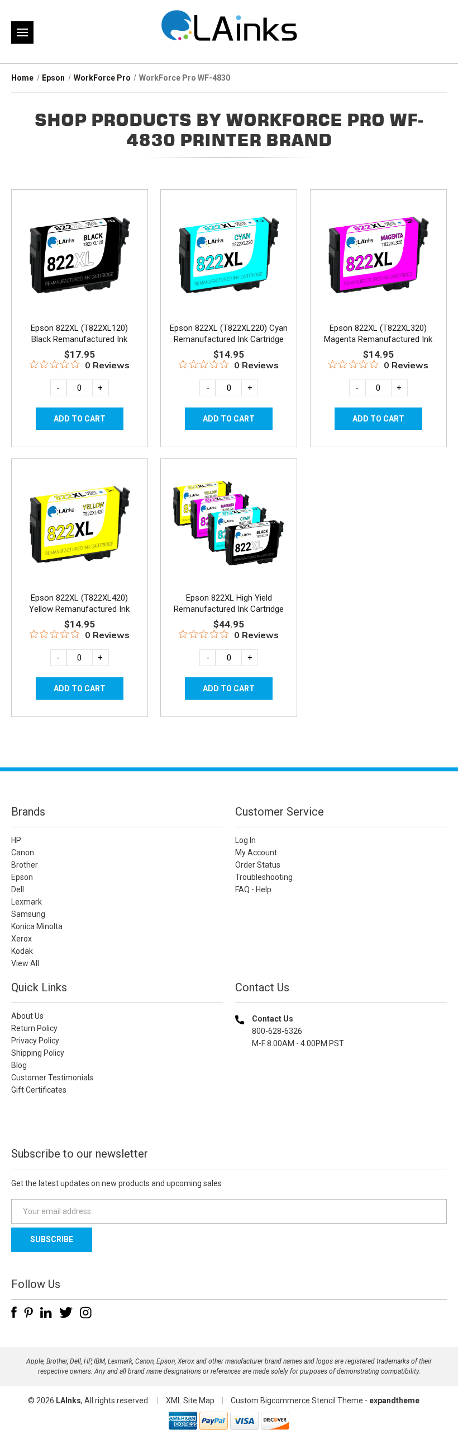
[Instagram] (86, 1312)
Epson (22, 877)
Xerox (21, 938)
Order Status (257, 864)
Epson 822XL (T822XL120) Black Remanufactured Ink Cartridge (79, 339)
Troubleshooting (264, 877)
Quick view (78, 241)
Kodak (22, 951)
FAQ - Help (253, 889)
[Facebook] (14, 1312)
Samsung (28, 914)
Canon (22, 852)
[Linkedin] (46, 1312)
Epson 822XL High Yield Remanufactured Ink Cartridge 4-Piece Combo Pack (229, 609)
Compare (76, 267)
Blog (19, 1065)
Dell (17, 889)
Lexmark (26, 901)
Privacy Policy (35, 1040)
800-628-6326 (277, 1031)
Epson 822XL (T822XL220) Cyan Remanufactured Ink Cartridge (229, 333)
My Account (256, 852)
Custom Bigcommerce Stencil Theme (297, 1400)
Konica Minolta (37, 926)
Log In (245, 840)
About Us (27, 1015)
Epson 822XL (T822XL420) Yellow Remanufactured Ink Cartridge (79, 609)
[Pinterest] (28, 1312)
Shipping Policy (37, 1052)
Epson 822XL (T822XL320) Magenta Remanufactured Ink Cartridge (378, 339)
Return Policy (34, 1028)
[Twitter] (66, 1312)
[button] (341, 1115)
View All (25, 963)
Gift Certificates (38, 1089)
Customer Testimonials (52, 1077)
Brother (24, 864)
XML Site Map (190, 1400)
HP (16, 840)
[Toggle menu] (22, 32)
